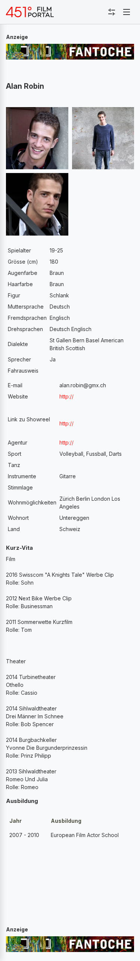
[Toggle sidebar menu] (111, 11)
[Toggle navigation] (126, 11)
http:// (66, 396)
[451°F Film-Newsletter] (30, 12)
